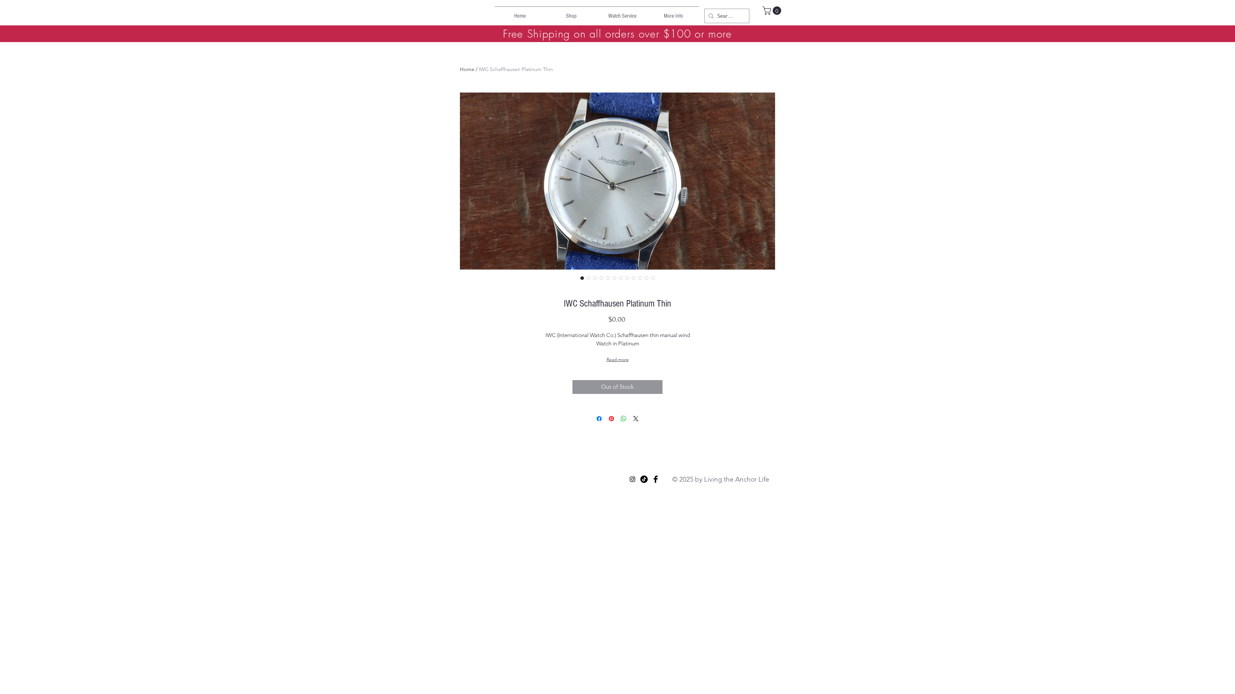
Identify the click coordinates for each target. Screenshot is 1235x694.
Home (467, 69)
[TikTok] (644, 479)
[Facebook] (655, 479)
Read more (618, 359)
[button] (773, 10)
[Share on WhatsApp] (623, 419)
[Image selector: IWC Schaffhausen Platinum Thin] (582, 278)
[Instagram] (632, 479)
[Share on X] (636, 419)
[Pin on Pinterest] (611, 419)
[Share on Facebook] (599, 419)
